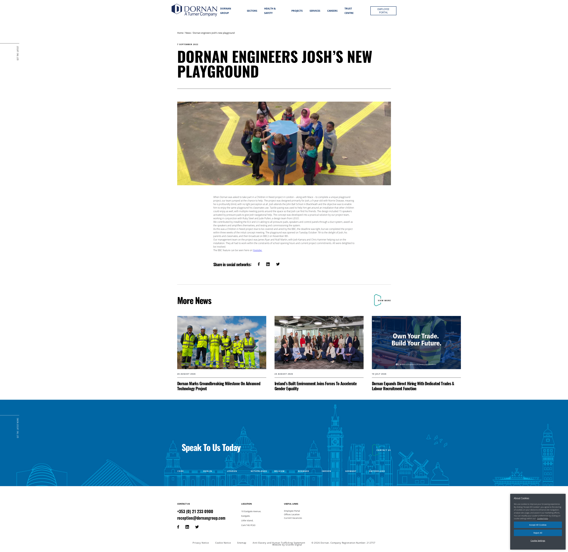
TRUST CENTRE (349, 11)
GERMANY (350, 471)
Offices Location (292, 514)
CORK (181, 471)
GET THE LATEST (17, 53)
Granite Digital (293, 544)
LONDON (232, 471)
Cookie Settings (538, 540)
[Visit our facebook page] (178, 527)
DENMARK (303, 471)
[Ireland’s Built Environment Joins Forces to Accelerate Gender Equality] (319, 353)
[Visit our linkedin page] (187, 527)
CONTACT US (384, 450)
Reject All (538, 532)
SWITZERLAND (377, 471)
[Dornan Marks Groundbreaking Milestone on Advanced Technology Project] (221, 353)
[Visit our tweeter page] (197, 526)
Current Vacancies (293, 518)
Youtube (257, 250)
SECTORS (252, 10)
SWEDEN (326, 471)
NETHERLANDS (259, 471)
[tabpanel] (221, 353)
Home (180, 32)
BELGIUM (279, 471)
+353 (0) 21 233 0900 (195, 511)
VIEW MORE (384, 300)
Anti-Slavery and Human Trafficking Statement (279, 543)
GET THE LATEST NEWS (17, 428)
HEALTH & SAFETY (270, 11)
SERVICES (315, 10)
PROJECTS (297, 10)
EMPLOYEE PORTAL (383, 11)
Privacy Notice (201, 543)
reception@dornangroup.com (201, 518)
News (188, 32)
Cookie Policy (542, 518)
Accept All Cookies (538, 524)
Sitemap (241, 543)
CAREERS (332, 10)
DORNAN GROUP (225, 11)
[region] (538, 522)
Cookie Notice (223, 543)
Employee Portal (292, 510)
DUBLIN (207, 471)
